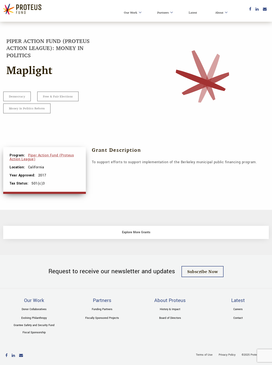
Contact (238, 318)
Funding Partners (102, 309)
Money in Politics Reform (27, 108)
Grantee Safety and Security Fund (34, 325)
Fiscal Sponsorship (34, 332)
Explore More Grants (136, 232)
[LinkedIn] (257, 9)
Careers (238, 309)
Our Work (130, 12)
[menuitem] (131, 13)
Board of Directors (170, 318)
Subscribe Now (202, 271)
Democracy (17, 96)
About (219, 12)
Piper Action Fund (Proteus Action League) (42, 157)
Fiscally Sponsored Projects (102, 318)
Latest (193, 12)
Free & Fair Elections (58, 96)
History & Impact (170, 309)
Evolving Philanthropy (34, 318)
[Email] (265, 9)
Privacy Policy (227, 355)
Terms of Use (204, 355)
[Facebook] (250, 9)
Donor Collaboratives (34, 309)
